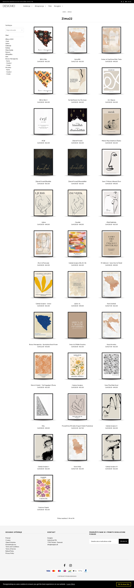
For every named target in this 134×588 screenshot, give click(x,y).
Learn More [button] (70, 584)
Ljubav (8, 43)
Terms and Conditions (12, 546)
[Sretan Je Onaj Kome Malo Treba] (112, 40)
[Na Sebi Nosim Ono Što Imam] (77, 81)
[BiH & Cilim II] (43, 81)
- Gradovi (8, 63)
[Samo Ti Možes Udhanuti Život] (112, 162)
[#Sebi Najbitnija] (112, 203)
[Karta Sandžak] (112, 285)
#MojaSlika (9, 54)
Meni (7, 35)
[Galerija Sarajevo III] (112, 448)
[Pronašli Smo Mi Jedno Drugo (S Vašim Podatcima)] (77, 407)
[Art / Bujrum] (112, 81)
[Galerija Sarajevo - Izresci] (43, 285)
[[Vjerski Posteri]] (77, 122)
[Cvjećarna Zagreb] (43, 488)
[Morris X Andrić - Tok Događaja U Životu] (43, 366)
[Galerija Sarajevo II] (112, 407)
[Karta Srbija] (77, 448)
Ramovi (8, 52)
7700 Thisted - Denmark (55, 542)
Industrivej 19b (52, 540)
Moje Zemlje (9, 50)
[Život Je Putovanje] (43, 244)
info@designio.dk (52, 544)
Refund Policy (10, 551)
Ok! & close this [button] (123, 584)
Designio (57, 6)
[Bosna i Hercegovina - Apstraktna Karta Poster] (43, 325)
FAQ (50, 6)
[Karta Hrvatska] (112, 325)
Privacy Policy (10, 553)
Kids (7, 56)
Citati (7, 41)
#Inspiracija (39, 6)
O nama (8, 540)
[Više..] (43, 407)
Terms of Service (11, 549)
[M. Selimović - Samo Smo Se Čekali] (112, 244)
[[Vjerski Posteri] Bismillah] (43, 162)
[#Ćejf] (43, 122)
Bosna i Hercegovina (12, 59)
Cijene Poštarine (10, 542)
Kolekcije (26, 6)
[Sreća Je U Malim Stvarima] (77, 325)
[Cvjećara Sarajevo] (77, 366)
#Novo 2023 (9, 39)
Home (64, 11)
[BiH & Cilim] (43, 40)
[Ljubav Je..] (77, 285)
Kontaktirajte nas (11, 544)
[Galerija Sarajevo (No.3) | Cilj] (77, 244)
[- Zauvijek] (77, 203)
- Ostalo (8, 65)
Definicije (8, 45)
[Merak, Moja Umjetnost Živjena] (112, 122)
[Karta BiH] (77, 40)
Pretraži (8, 538)
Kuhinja (8, 48)
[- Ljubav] (43, 203)
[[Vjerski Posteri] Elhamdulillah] (77, 162)
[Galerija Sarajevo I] (43, 448)
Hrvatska (8, 67)
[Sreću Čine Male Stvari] (112, 366)
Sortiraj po (9, 25)
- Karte (8, 61)
